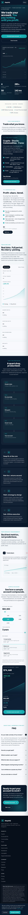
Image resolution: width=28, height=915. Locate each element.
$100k (20, 619)
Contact (3, 862)
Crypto (3, 834)
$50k (8, 619)
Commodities (4, 839)
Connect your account (13, 36)
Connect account (10, 802)
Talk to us (6, 232)
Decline (5, 912)
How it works (14, 40)
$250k (8, 623)
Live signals (4, 853)
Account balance (7, 606)
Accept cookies (15, 912)
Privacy (3, 876)
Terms (2, 879)
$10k (8, 615)
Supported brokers (6, 855)
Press (2, 870)
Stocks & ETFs (4, 836)
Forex (2, 841)
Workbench (4, 850)
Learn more (19, 908)
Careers (3, 864)
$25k (20, 615)
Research (3, 867)
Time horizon (6, 627)
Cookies (3, 881)
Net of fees (21, 267)
